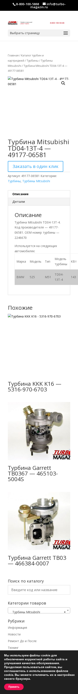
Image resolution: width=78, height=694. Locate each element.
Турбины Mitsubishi (36, 181)
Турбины (33, 60)
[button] (63, 83)
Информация (17, 627)
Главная (13, 55)
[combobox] (39, 610)
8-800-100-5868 (27, 4)
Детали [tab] (18, 201)
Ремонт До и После (22, 641)
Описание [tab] (20, 194)
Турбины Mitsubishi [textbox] (38, 612)
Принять (13, 687)
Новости (14, 634)
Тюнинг (13, 648)
